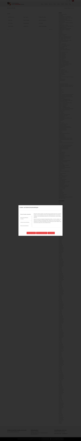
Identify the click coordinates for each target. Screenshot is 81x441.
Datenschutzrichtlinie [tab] (24, 225)
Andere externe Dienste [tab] (24, 222)
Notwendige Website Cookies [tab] (24, 218)
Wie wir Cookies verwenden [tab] (25, 214)
